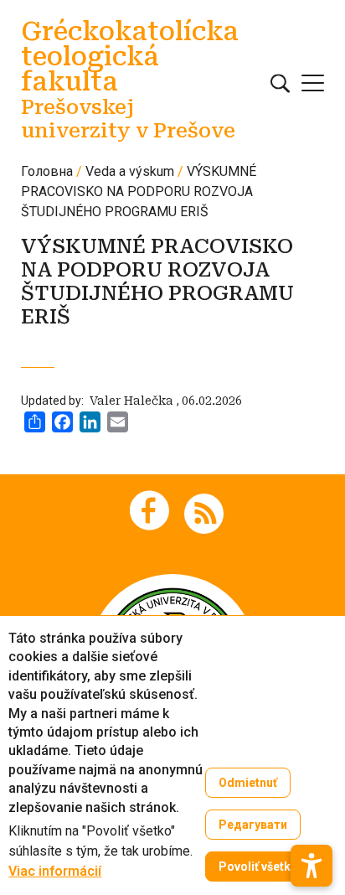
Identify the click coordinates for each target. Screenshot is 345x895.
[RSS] (204, 512)
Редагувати (253, 824)
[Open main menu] (312, 83)
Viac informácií (54, 871)
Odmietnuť (248, 782)
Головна (47, 171)
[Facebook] (149, 510)
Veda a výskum (129, 171)
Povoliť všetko (258, 866)
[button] (311, 866)
